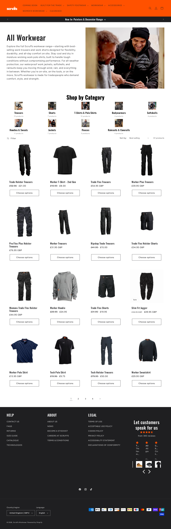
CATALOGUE (13, 440)
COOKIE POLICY (95, 431)
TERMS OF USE (95, 422)
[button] (52, 5)
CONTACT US (13, 422)
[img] (147, 432)
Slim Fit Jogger (139, 308)
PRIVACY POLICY (96, 436)
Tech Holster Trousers (102, 372)
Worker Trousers (58, 243)
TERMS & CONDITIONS (58, 440)
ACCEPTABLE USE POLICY (100, 426)
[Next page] (100, 399)
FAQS (9, 426)
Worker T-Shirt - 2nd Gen (63, 181)
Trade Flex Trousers (101, 181)
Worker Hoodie (57, 307)
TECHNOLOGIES (14, 445)
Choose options (24, 193)
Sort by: (123, 138)
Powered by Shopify (34, 522)
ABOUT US (52, 422)
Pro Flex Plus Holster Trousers (20, 245)
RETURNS (11, 431)
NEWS (50, 426)
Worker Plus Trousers (142, 181)
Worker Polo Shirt (18, 372)
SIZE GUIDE (12, 436)
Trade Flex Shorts (100, 307)
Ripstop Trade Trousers (102, 243)
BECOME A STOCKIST (57, 431)
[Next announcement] (163, 19)
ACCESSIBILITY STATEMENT (101, 440)
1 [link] (71, 398)
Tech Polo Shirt (58, 372)
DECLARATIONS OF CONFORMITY (104, 445)
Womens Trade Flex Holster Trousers (23, 309)
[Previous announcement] (8, 19)
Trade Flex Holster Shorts (145, 243)
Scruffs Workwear (20, 522)
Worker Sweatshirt (141, 372)
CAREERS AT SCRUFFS (58, 436)
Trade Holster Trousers (20, 181)
